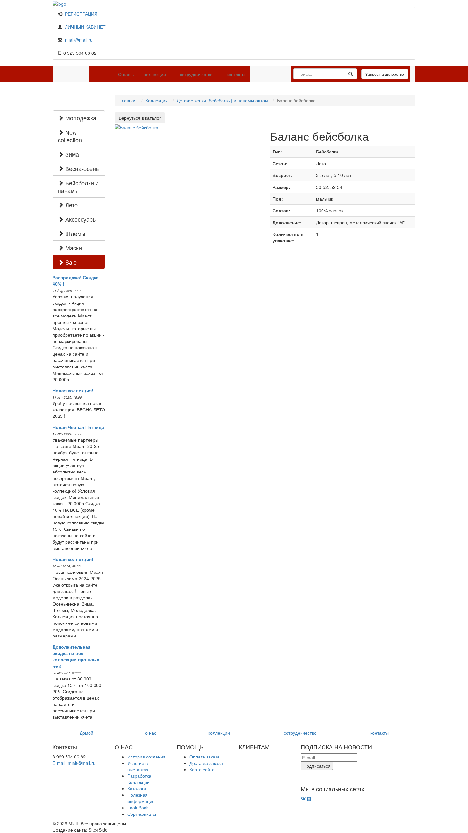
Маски (73, 248)
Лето (71, 205)
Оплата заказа (204, 756)
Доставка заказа (206, 763)
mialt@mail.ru (79, 40)
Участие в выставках (137, 766)
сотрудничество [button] (197, 74)
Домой (86, 733)
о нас (150, 733)
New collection (70, 136)
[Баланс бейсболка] (136, 126)
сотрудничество (300, 733)
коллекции (219, 733)
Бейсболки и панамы (78, 187)
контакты (236, 74)
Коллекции (156, 100)
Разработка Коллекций (139, 778)
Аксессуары (80, 219)
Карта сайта (202, 769)
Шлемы (74, 233)
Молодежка (80, 118)
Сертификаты (141, 814)
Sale (70, 262)
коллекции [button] (155, 74)
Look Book (138, 807)
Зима (71, 154)
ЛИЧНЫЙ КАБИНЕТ (85, 27)
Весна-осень (81, 168)
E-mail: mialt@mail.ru (74, 763)
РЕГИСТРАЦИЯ (81, 14)
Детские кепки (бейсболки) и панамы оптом (222, 100)
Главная (128, 100)
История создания (146, 756)
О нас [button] (124, 74)
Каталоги (136, 788)
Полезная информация (141, 798)
